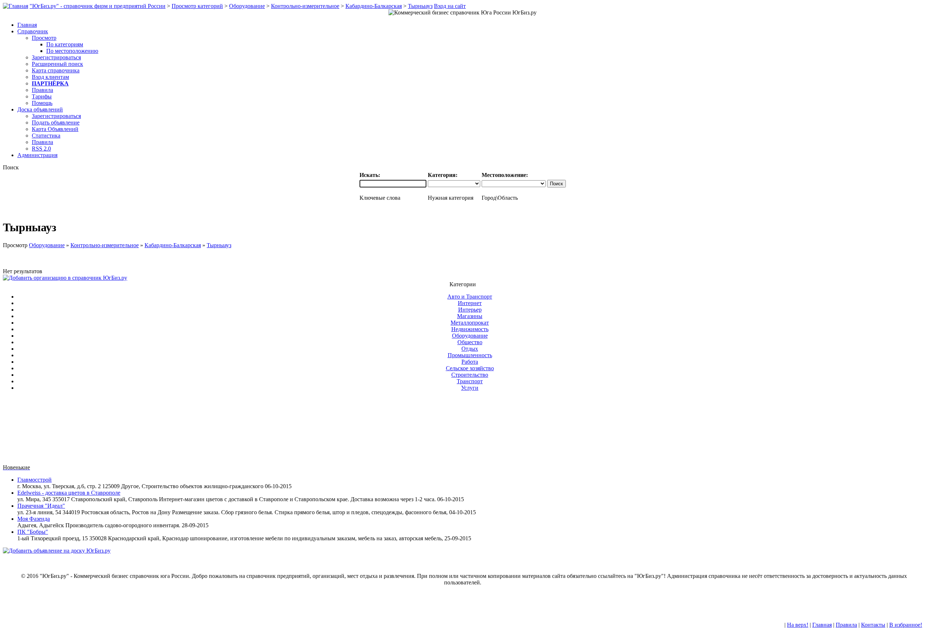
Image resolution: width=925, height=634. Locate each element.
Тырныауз (420, 6)
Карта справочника (55, 70)
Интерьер (470, 310)
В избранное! (905, 625)
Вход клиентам (50, 77)
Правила (42, 90)
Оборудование (247, 6)
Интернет (470, 303)
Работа (469, 362)
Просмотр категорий (197, 6)
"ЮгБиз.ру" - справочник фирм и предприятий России (97, 6)
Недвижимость (470, 329)
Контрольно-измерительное (305, 6)
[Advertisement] (462, 430)
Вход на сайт (450, 6)
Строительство (469, 375)
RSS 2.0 (41, 148)
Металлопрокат (470, 323)
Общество (469, 342)
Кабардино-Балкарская (373, 6)
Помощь (42, 103)
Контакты (873, 625)
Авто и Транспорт (469, 296)
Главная (822, 625)
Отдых (469, 349)
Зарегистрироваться (56, 57)
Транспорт (470, 381)
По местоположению (72, 51)
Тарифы (42, 96)
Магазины (469, 316)
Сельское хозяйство (470, 368)
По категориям (64, 44)
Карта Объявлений (55, 129)
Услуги (469, 388)
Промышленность (470, 355)
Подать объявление (55, 122)
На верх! (797, 625)
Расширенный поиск (57, 64)
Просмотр (44, 38)
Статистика (46, 135)
